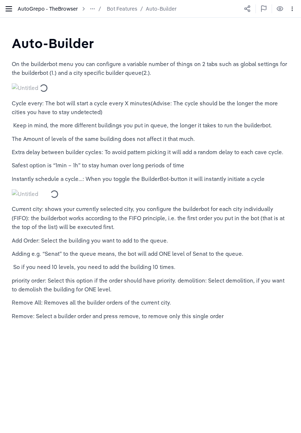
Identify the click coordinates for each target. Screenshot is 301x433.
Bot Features (122, 9)
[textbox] (53, 43)
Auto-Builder (161, 9)
